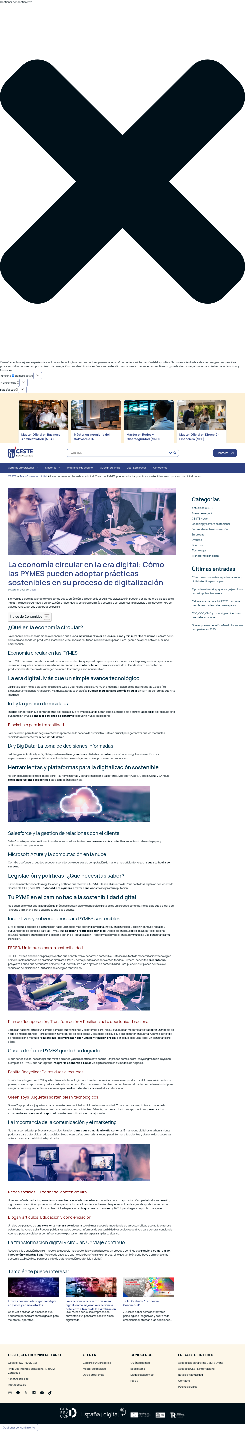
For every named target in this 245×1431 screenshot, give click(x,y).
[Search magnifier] (175, 453)
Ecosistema (137, 1369)
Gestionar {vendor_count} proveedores (33, 410)
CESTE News (200, 518)
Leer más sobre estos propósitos (29, 414)
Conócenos (160, 467)
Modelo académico (142, 1375)
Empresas (198, 534)
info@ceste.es (17, 1384)
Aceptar (8, 423)
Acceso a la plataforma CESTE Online (200, 1363)
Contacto (184, 1380)
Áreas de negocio (203, 513)
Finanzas (197, 545)
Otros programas (110, 467)
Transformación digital (33, 476)
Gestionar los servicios (22, 406)
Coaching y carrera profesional (211, 524)
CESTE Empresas (136, 467)
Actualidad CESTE (203, 508)
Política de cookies (19, 429)
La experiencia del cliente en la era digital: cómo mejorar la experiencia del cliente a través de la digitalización (91, 1305)
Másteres (50, 467)
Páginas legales (188, 1386)
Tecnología (199, 550)
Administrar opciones (21, 402)
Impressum (15, 437)
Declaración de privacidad (23, 433)
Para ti (134, 1380)
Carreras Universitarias (21, 467)
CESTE (12, 476)
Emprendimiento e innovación (210, 529)
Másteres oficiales (94, 1369)
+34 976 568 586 (18, 1378)
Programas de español (80, 467)
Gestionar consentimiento (19, 1427)
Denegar (24, 423)
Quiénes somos (140, 1363)
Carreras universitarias (97, 1363)
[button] (122, 182)
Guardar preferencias (76, 423)
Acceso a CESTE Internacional (196, 1369)
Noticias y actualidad (190, 1375)
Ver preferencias (46, 423)
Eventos (197, 540)
